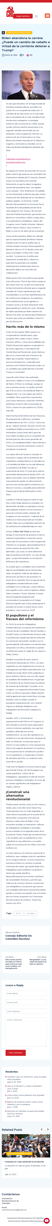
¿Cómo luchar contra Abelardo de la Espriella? (26, 1095)
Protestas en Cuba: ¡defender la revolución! (24, 1162)
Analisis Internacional (19, 33)
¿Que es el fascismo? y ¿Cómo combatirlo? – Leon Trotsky (25, 1087)
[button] (47, 15)
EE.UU (18, 913)
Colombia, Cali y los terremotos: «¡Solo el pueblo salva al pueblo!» (26, 1078)
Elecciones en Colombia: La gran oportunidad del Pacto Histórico (25, 1112)
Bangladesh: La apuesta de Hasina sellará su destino (38, 962)
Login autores (23, 16)
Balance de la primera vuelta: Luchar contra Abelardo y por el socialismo (25, 1103)
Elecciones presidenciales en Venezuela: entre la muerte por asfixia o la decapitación (13, 964)
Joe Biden (31, 913)
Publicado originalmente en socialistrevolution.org (18, 160)
